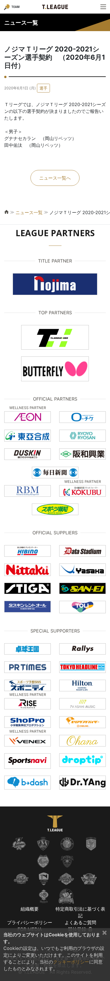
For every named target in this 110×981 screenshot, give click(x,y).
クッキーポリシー (71, 962)
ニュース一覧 (29, 212)
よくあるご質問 (80, 922)
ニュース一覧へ (55, 178)
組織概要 (30, 909)
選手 (43, 88)
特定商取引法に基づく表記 (80, 912)
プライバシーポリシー (29, 922)
